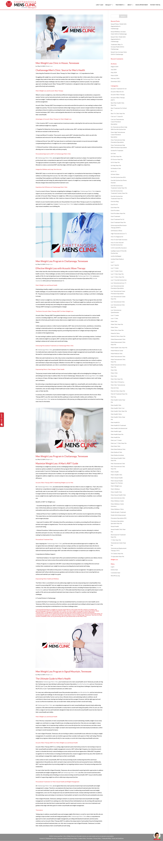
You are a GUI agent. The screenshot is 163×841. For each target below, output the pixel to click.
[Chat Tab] (81, 420)
